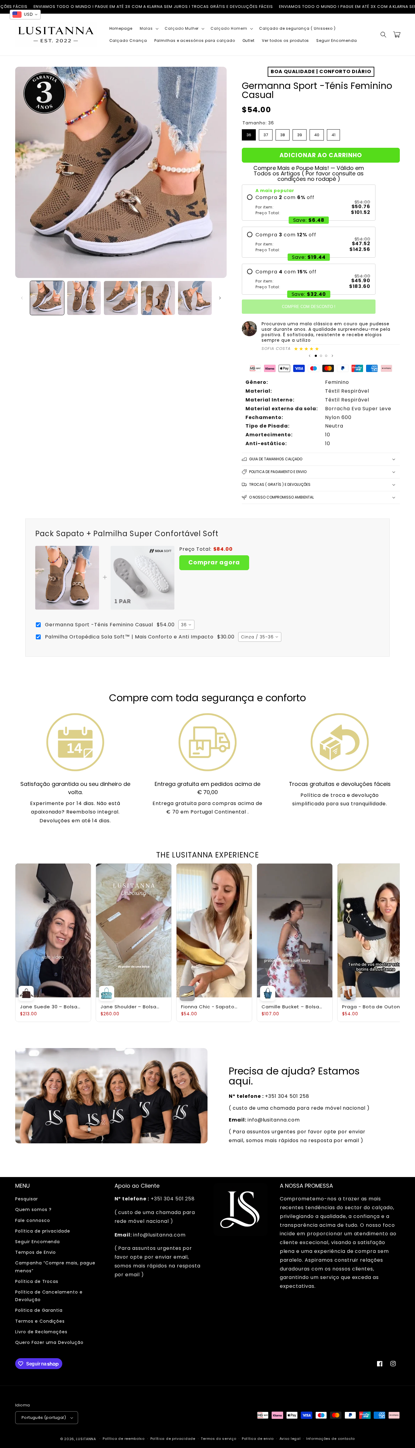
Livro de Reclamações (41, 1332)
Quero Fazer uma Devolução (49, 1342)
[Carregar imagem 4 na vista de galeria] (158, 298)
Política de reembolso (124, 1438)
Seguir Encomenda (37, 1242)
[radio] (308, 205)
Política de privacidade (42, 1231)
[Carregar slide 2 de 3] (321, 355)
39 (299, 133)
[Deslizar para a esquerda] (22, 298)
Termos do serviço (218, 1438)
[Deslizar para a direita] (220, 298)
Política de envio (258, 1438)
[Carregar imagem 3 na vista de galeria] (121, 298)
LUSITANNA (86, 1438)
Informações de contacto (330, 1438)
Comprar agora (214, 562)
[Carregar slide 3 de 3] (326, 355)
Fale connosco (32, 1220)
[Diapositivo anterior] (310, 356)
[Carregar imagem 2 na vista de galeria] (84, 298)
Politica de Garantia (39, 1310)
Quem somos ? (33, 1209)
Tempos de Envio (35, 1252)
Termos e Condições (40, 1321)
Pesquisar (26, 1199)
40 (317, 133)
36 (249, 133)
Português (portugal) (44, 1417)
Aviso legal (290, 1438)
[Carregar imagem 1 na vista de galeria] (47, 298)
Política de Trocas (36, 1281)
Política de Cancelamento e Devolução (49, 1296)
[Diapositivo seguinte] (332, 356)
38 (282, 133)
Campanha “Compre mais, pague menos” (55, 1267)
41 (333, 133)
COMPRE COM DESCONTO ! (308, 306)
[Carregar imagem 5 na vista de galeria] (195, 298)
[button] (148, 28)
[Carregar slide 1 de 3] (315, 355)
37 (265, 133)
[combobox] (186, 625)
